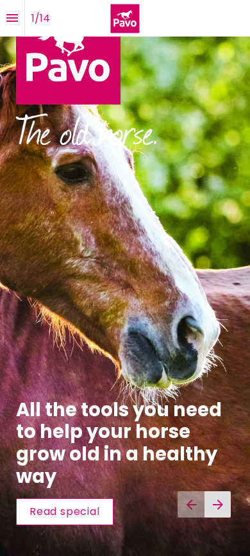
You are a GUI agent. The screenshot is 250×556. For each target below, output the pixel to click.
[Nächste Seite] (217, 504)
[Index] (12, 18)
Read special (64, 511)
